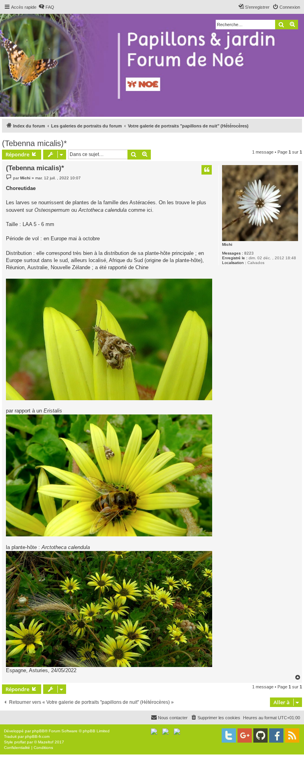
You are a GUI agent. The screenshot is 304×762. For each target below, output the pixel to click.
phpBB (38, 731)
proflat (20, 742)
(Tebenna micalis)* (34, 143)
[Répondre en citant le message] (206, 170)
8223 (249, 253)
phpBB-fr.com (37, 736)
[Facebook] (276, 735)
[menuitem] (46, 7)
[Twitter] (229, 735)
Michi (227, 244)
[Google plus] (245, 735)
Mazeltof (45, 742)
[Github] (260, 735)
